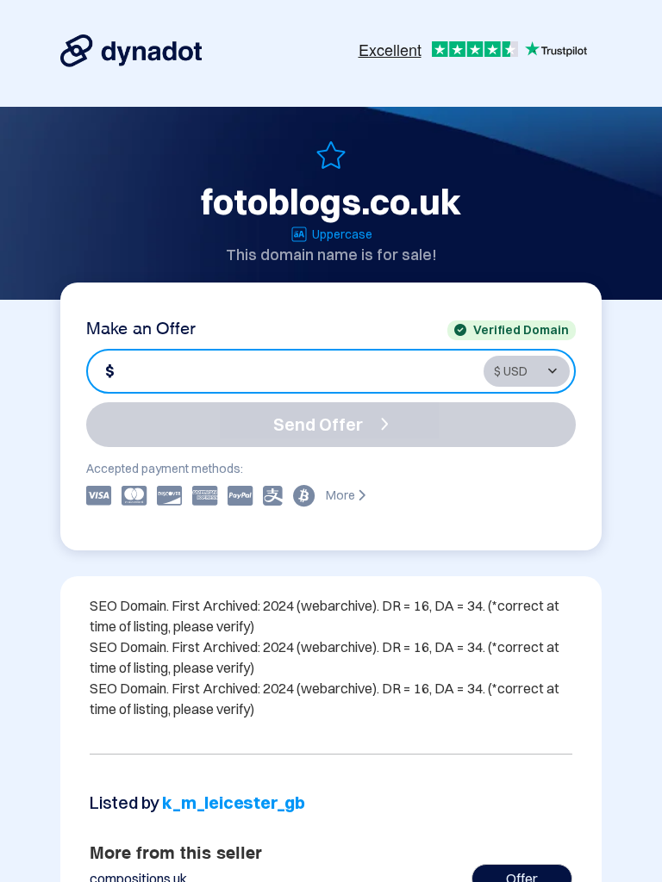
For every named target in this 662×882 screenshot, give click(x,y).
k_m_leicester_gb (233, 802)
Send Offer (318, 424)
